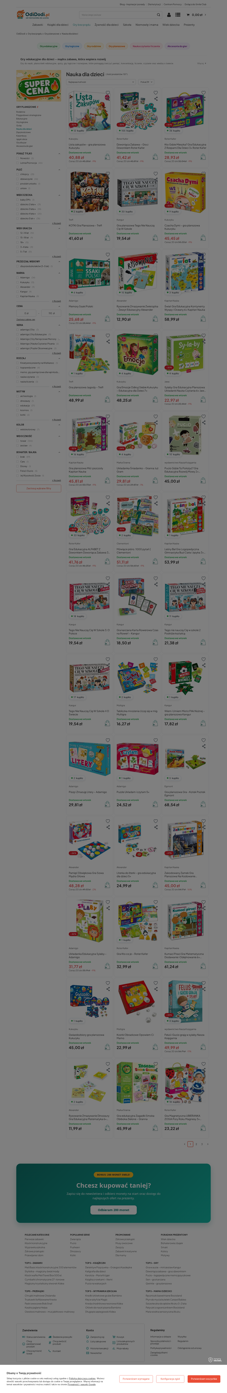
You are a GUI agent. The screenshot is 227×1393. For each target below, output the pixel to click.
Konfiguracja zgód (170, 1379)
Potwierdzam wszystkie (204, 1379)
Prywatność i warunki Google (82, 1384)
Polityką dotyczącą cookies (82, 1378)
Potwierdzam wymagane (136, 1379)
